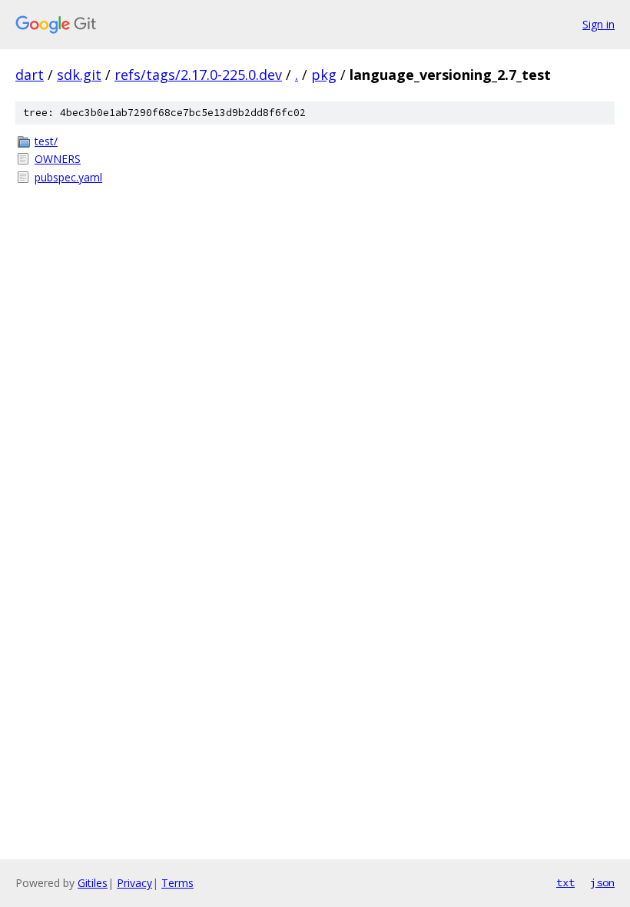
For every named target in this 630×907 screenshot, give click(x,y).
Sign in (598, 24)
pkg (324, 74)
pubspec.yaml (68, 177)
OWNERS (58, 158)
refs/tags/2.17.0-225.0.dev (198, 74)
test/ (46, 141)
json (602, 882)
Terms (177, 882)
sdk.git (79, 74)
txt (565, 882)
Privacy (134, 882)
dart (29, 74)
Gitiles (93, 882)
